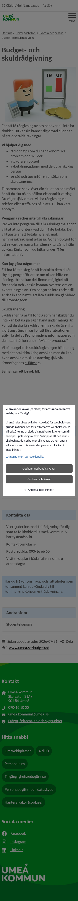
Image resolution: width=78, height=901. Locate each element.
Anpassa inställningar (41, 490)
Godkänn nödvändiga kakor (39, 468)
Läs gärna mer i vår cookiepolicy (25, 457)
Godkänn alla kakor (39, 479)
